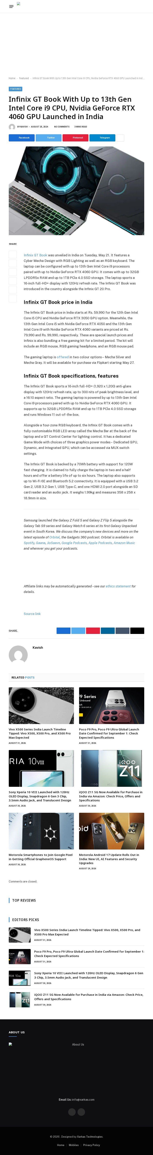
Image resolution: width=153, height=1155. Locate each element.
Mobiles (74, 1145)
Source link (32, 614)
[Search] (136, 6)
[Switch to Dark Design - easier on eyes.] (142, 6)
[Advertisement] (76, 45)
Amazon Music (124, 543)
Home (12, 78)
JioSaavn (53, 543)
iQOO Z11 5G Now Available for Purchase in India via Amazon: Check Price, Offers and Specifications (110, 796)
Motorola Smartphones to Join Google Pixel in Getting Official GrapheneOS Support (41, 857)
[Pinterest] (13, 281)
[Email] (13, 298)
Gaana (40, 543)
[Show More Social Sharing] (120, 137)
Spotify (29, 543)
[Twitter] (13, 263)
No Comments (62, 127)
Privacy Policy (91, 1145)
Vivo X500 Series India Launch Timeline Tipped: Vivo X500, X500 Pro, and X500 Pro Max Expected (40, 733)
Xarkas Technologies (90, 1136)
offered (63, 357)
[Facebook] (13, 254)
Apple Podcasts (100, 543)
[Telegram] (13, 289)
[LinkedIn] (13, 272)
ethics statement (118, 586)
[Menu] (11, 6)
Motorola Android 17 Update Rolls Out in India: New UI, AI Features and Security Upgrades (109, 859)
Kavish (24, 127)
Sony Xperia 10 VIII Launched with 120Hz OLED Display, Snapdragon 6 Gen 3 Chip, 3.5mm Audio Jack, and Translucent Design (40, 796)
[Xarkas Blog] (29, 6)
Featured (24, 78)
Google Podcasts (74, 543)
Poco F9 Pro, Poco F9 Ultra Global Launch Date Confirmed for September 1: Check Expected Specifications (109, 733)
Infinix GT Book (35, 255)
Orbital (54, 537)
